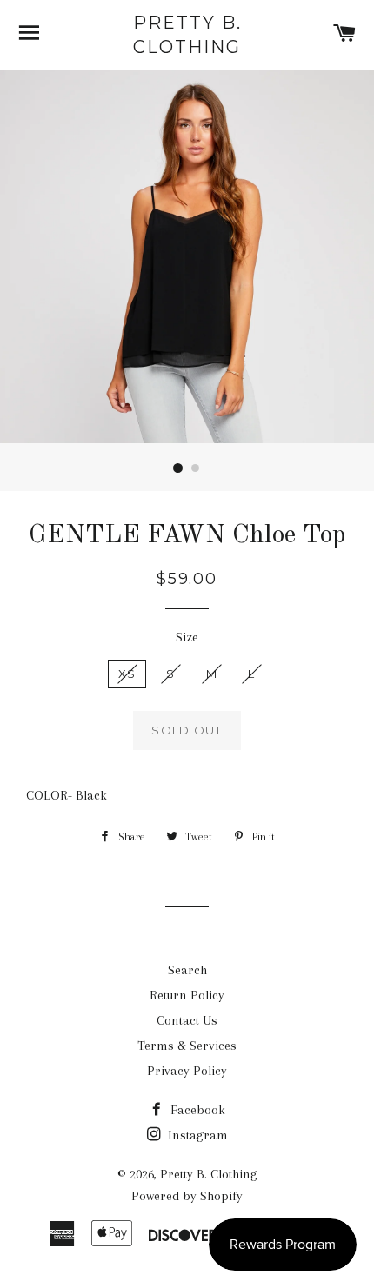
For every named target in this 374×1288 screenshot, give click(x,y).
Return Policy (187, 995)
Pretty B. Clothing (187, 34)
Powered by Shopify (187, 1196)
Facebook (196, 1110)
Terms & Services (187, 1045)
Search (187, 970)
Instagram (196, 1135)
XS (127, 674)
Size (187, 637)
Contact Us (187, 1020)
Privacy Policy (187, 1071)
